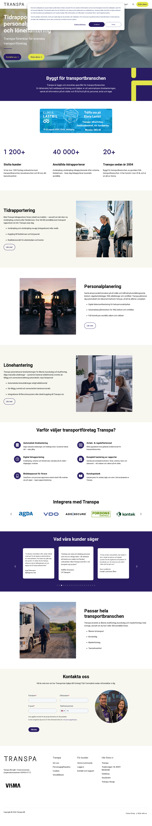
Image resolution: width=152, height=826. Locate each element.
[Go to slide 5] (65, 585)
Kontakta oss (11, 57)
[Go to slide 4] (63, 585)
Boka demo (142, 4)
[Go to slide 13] (82, 585)
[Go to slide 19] (94, 585)
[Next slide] (141, 514)
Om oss (56, 763)
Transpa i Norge (108, 782)
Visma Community (84, 763)
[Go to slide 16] (88, 585)
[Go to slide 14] (84, 585)
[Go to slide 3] (61, 585)
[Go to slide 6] (67, 585)
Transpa (57, 757)
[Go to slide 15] (86, 585)
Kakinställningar (80, 24)
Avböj (113, 24)
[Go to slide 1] (57, 585)
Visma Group (131, 813)
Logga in (80, 767)
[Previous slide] (11, 514)
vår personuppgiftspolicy (70, 719)
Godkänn (97, 24)
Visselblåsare (58, 775)
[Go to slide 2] (59, 585)
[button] (133, 4)
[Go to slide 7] (69, 585)
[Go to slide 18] (92, 585)
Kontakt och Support (85, 771)
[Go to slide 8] (71, 585)
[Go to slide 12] (80, 585)
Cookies (56, 771)
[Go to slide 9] (73, 585)
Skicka (34, 729)
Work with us (142, 813)
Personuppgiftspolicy (61, 767)
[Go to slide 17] (90, 585)
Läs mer (9, 247)
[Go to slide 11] (78, 585)
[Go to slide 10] (76, 585)
